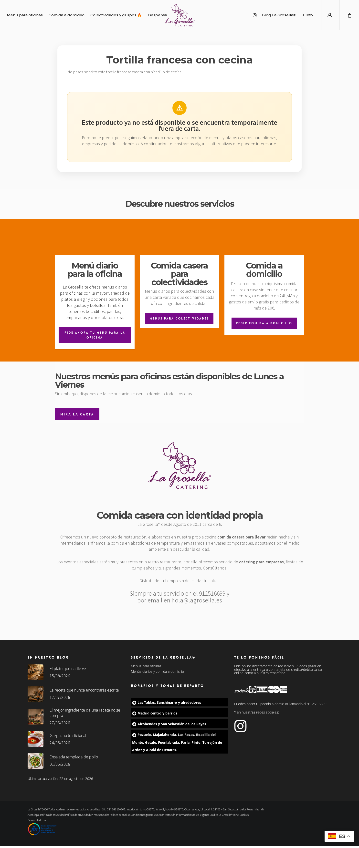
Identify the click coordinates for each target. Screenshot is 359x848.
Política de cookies (119, 815)
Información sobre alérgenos (192, 815)
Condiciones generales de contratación (153, 815)
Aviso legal (34, 815)
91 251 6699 (317, 704)
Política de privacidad (52, 815)
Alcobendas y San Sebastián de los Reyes (171, 724)
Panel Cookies (241, 815)
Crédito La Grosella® (221, 815)
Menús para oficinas (146, 666)
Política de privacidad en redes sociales (87, 815)
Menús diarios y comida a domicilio (157, 671)
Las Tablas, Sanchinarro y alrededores (169, 702)
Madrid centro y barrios (157, 713)
